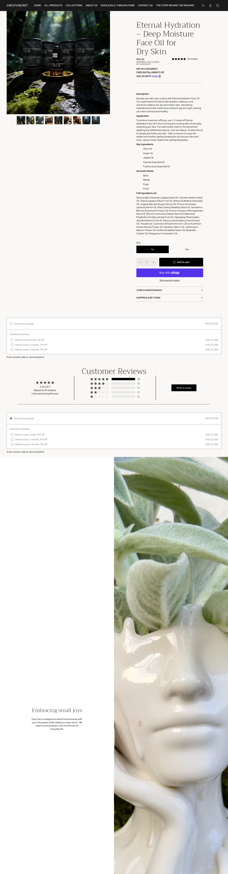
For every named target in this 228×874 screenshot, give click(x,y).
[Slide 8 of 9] (86, 120)
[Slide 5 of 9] (58, 120)
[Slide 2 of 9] (30, 120)
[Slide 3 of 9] (40, 120)
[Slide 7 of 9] (77, 120)
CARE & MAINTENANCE (149, 290)
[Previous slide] (9, 62)
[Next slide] (107, 62)
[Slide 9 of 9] (96, 120)
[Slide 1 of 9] (21, 120)
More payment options (170, 280)
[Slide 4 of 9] (49, 120)
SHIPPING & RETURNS (148, 297)
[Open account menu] (210, 5)
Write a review (183, 388)
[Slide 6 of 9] (68, 120)
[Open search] (203, 5)
